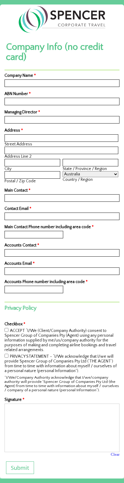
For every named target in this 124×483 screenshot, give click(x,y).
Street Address (18, 144)
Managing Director (22, 112)
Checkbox (15, 324)
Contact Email (18, 208)
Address (14, 130)
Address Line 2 (18, 156)
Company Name (20, 75)
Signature (14, 399)
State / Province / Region (85, 168)
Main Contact (17, 190)
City (8, 168)
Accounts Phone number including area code (46, 281)
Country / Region (78, 179)
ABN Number (18, 93)
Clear (115, 454)
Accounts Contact (22, 245)
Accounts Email (20, 263)
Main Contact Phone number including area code (49, 227)
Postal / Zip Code (20, 181)
